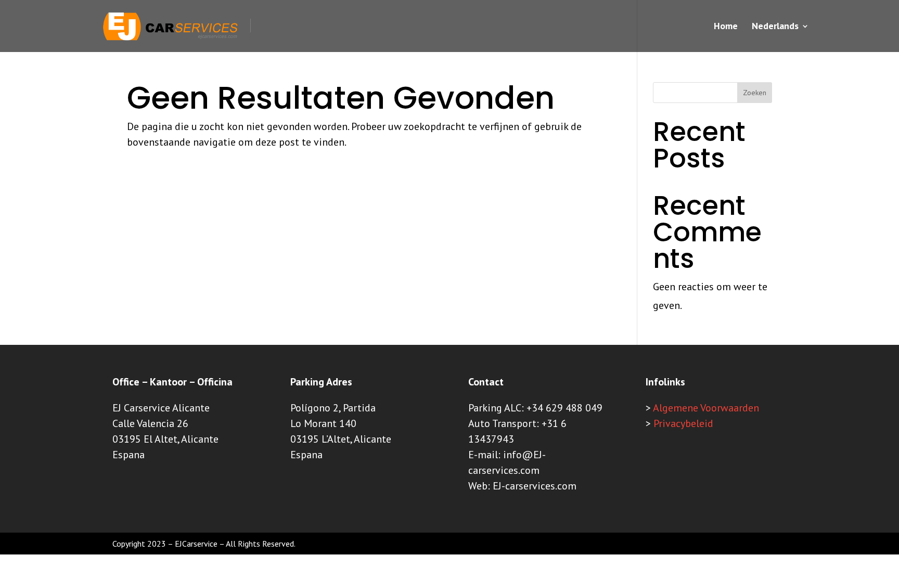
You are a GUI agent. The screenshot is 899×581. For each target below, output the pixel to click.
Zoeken (754, 92)
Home (726, 27)
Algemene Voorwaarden (706, 408)
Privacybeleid (683, 423)
